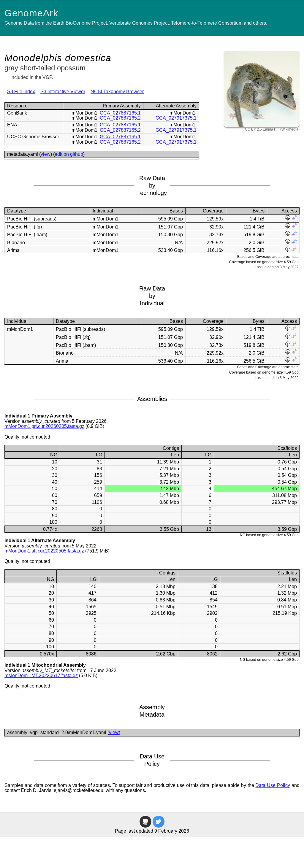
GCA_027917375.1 (176, 117)
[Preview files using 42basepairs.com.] (294, 218)
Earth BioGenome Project (80, 23)
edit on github (69, 154)
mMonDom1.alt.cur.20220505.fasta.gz (44, 550)
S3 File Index (21, 91)
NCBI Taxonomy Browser (117, 91)
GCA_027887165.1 (120, 112)
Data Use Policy (272, 785)
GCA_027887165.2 (120, 117)
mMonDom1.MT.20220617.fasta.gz (41, 675)
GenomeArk (31, 13)
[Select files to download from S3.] (287, 218)
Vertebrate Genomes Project (139, 23)
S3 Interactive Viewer (62, 91)
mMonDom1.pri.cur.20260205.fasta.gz (44, 426)
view (45, 154)
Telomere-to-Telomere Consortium (207, 23)
